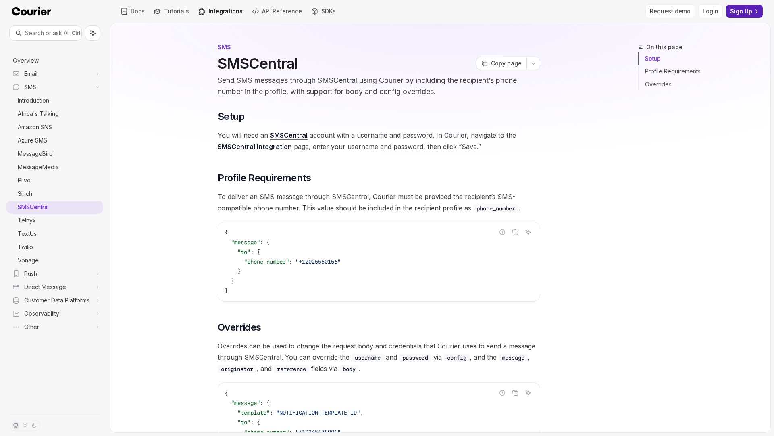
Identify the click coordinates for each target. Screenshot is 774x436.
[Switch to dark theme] (34, 425)
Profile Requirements (673, 71)
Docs (138, 11)
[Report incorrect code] (502, 232)
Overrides (658, 84)
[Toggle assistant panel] (92, 33)
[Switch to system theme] (16, 425)
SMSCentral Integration (255, 147)
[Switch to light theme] (25, 425)
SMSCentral (289, 135)
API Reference (282, 11)
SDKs (328, 11)
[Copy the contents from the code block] (515, 232)
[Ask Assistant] (528, 232)
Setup (653, 58)
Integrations (225, 11)
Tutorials (176, 11)
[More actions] (533, 63)
